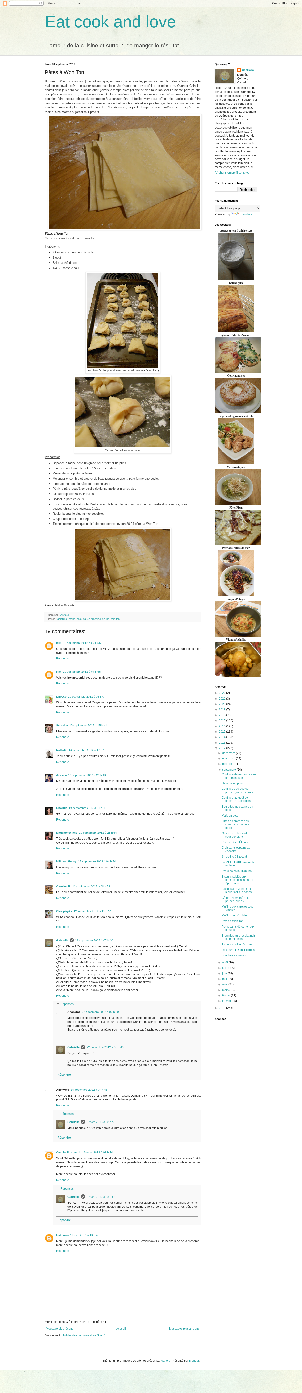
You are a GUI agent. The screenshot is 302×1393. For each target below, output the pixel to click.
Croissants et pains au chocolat (236, 849)
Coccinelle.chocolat (69, 1152)
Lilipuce (61, 696)
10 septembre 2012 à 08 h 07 (87, 696)
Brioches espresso (234, 955)
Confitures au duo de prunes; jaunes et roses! (239, 790)
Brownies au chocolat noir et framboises (238, 937)
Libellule (61, 808)
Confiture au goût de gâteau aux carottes (236, 799)
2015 (222, 731)
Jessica (61, 775)
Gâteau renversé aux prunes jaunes (235, 899)
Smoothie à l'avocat (234, 856)
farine (72, 619)
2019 (222, 709)
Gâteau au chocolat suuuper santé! (234, 835)
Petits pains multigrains (237, 871)
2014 (222, 737)
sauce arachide (92, 619)
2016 (222, 726)
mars (225, 990)
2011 (222, 1008)
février (226, 995)
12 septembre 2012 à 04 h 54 (97, 861)
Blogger (194, 1360)
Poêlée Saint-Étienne (235, 842)
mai (225, 979)
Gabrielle (62, 940)
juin (225, 973)
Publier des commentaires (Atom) (84, 1335)
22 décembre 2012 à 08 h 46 (105, 1047)
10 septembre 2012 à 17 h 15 (87, 750)
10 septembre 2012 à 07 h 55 (82, 643)
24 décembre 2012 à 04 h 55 (89, 1089)
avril (225, 984)
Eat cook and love (110, 21)
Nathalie (61, 750)
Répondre (62, 658)
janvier (227, 1001)
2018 (222, 715)
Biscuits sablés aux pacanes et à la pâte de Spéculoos (238, 880)
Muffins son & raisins (235, 915)
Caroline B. (63, 886)
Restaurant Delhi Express (238, 950)
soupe (105, 619)
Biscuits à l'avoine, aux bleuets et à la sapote (237, 890)
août (225, 962)
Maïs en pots (230, 815)
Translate (246, 214)
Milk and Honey (66, 861)
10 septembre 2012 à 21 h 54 (98, 832)
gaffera (165, 1360)
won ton (115, 619)
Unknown (62, 1235)
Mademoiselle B (67, 832)
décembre (229, 753)
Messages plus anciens (184, 1328)
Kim (59, 643)
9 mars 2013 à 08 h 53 (101, 1122)
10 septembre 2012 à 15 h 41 (88, 725)
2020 (222, 704)
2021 (222, 698)
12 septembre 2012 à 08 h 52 (91, 886)
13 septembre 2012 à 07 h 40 (94, 940)
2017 (222, 720)
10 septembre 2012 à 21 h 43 (87, 775)
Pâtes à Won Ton (232, 921)
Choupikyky (64, 911)
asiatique (62, 619)
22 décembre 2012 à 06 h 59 (100, 1012)
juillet (226, 968)
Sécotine (62, 725)
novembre (229, 758)
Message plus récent (59, 1328)
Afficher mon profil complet (232, 172)
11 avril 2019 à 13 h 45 (84, 1235)
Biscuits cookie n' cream (237, 944)
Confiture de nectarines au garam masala (239, 776)
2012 (222, 748)
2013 (222, 742)
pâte (79, 619)
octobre (227, 764)
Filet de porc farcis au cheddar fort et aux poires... (235, 824)
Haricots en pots (232, 783)
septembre (229, 769)
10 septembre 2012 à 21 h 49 (87, 808)
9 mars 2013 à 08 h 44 (98, 1152)
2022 (222, 693)
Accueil (121, 1328)
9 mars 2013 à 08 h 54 (101, 1196)
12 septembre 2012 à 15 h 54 (92, 911)
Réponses (67, 1004)
